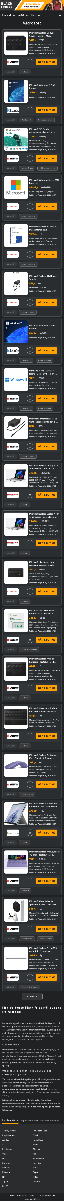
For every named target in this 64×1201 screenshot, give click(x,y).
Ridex (35, 1177)
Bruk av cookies (32, 1199)
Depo (35, 1172)
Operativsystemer (45, 120)
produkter (8, 15)
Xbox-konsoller (46, 939)
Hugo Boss (38, 1140)
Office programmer (47, 168)
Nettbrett (25, 891)
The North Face (40, 1131)
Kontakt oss (22, 1195)
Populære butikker (29, 1121)
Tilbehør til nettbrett (30, 987)
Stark (35, 1168)
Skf (3, 1145)
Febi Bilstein (38, 1158)
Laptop (24, 504)
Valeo (5, 1154)
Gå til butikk (46, 62)
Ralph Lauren (8, 1135)
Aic (34, 1154)
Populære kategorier (50, 1121)
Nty (4, 1158)
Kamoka (6, 1172)
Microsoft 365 (27, 168)
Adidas (5, 1140)
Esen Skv (37, 1163)
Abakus (36, 1149)
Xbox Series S (27, 939)
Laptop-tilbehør (28, 312)
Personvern (35, 1195)
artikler (23, 15)
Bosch (36, 1135)
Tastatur (25, 72)
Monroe (6, 1163)
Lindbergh (7, 1149)
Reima (35, 1145)
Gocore (36, 1182)
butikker (36, 15)
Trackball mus (27, 794)
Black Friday (3, 5)
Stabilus (6, 1168)
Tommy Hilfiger (9, 1131)
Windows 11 (26, 120)
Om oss (12, 1195)
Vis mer (30, 996)
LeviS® (5, 1186)
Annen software (44, 360)
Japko (5, 1182)
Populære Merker (10, 1120)
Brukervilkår (48, 1195)
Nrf (3, 1177)
